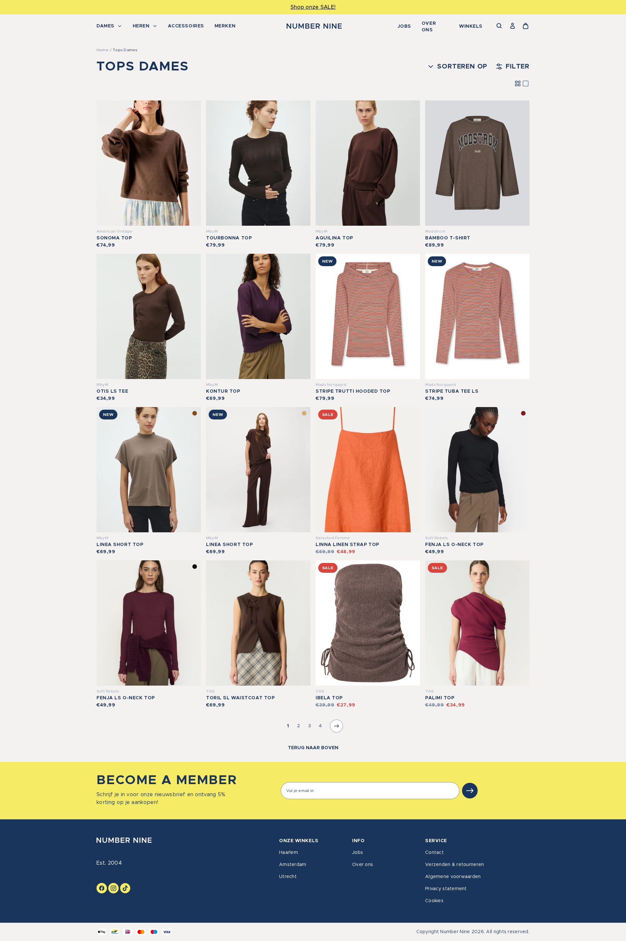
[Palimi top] (477, 623)
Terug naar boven (313, 748)
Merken (225, 26)
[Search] (499, 26)
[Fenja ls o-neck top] (477, 469)
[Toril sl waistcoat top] (258, 623)
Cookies (434, 901)
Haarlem (288, 852)
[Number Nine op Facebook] (102, 888)
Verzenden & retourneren (454, 864)
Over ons (429, 26)
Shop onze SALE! (313, 7)
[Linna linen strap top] (368, 469)
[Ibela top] (368, 623)
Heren (141, 26)
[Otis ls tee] (149, 316)
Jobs (404, 26)
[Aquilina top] (368, 163)
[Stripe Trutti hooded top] (368, 316)
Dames (105, 26)
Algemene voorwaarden (453, 876)
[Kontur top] (258, 316)
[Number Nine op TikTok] (125, 888)
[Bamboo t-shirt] (477, 163)
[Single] (525, 83)
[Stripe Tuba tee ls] (477, 316)
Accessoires (186, 26)
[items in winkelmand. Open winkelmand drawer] (525, 26)
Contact (434, 852)
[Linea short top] (149, 469)
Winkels (471, 26)
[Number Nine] (314, 26)
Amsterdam (292, 864)
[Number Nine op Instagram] (113, 888)
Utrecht (288, 876)
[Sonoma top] (149, 163)
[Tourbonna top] (258, 163)
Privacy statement (446, 889)
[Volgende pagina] (336, 726)
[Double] (518, 83)
